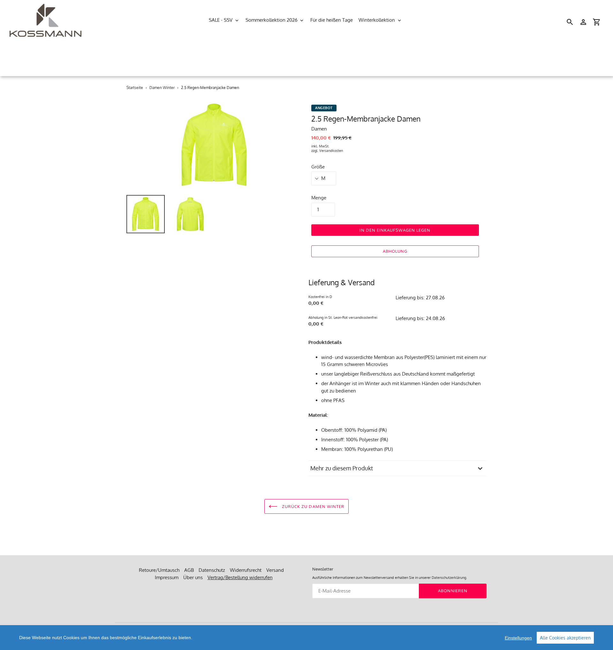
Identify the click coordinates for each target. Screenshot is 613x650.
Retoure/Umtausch (159, 570)
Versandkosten (331, 150)
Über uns (193, 577)
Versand (275, 570)
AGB (189, 570)
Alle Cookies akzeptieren (565, 637)
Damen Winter (162, 87)
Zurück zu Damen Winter (312, 506)
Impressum (166, 577)
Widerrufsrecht (245, 570)
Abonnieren (452, 590)
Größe (318, 167)
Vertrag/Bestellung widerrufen (240, 577)
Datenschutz (212, 570)
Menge (318, 198)
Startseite (134, 87)
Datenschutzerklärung (449, 577)
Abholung (395, 251)
